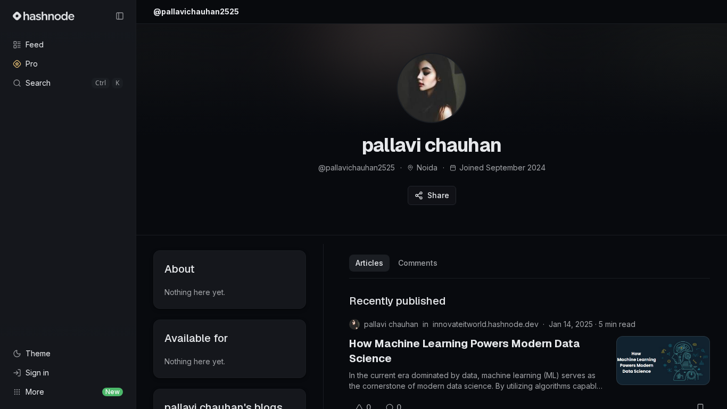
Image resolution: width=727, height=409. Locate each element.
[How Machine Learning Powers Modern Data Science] (663, 360)
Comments (417, 262)
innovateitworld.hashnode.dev (486, 324)
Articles (369, 262)
